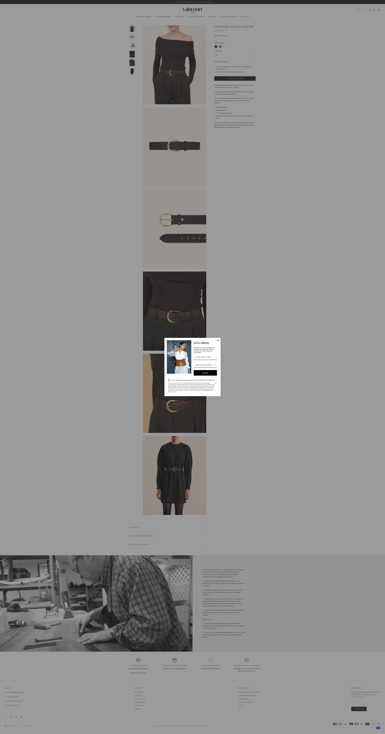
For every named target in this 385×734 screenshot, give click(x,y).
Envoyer (205, 373)
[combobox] (205, 365)
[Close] (218, 340)
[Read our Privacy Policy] (216, 383)
